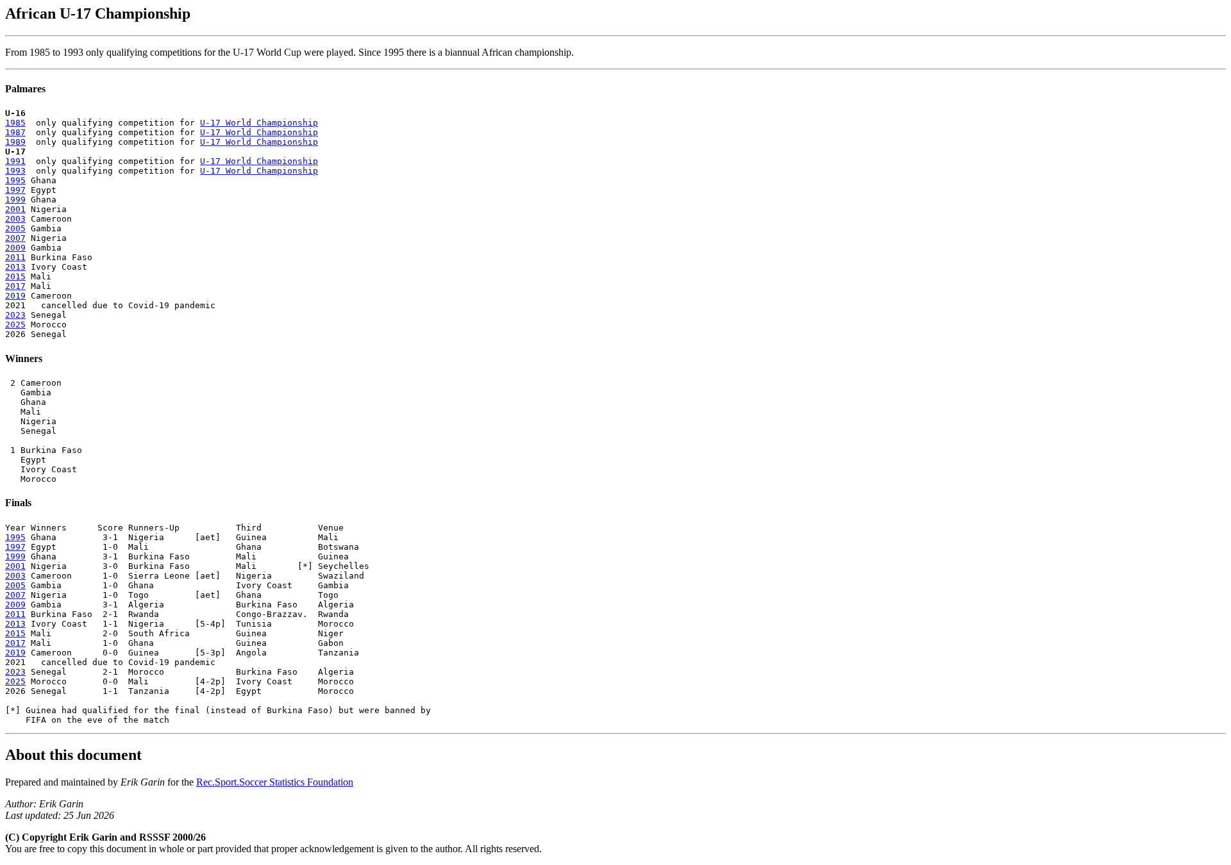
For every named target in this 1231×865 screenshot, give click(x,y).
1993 (15, 171)
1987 (15, 132)
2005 (15, 228)
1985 (15, 123)
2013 (15, 267)
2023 (15, 315)
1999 (15, 199)
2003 (15, 219)
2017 (15, 286)
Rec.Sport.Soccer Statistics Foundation (274, 782)
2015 (15, 276)
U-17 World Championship (259, 123)
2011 (15, 257)
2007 (15, 238)
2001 (15, 209)
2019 (15, 296)
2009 (15, 247)
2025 (15, 324)
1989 (15, 142)
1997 (15, 190)
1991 (15, 161)
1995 (15, 180)
